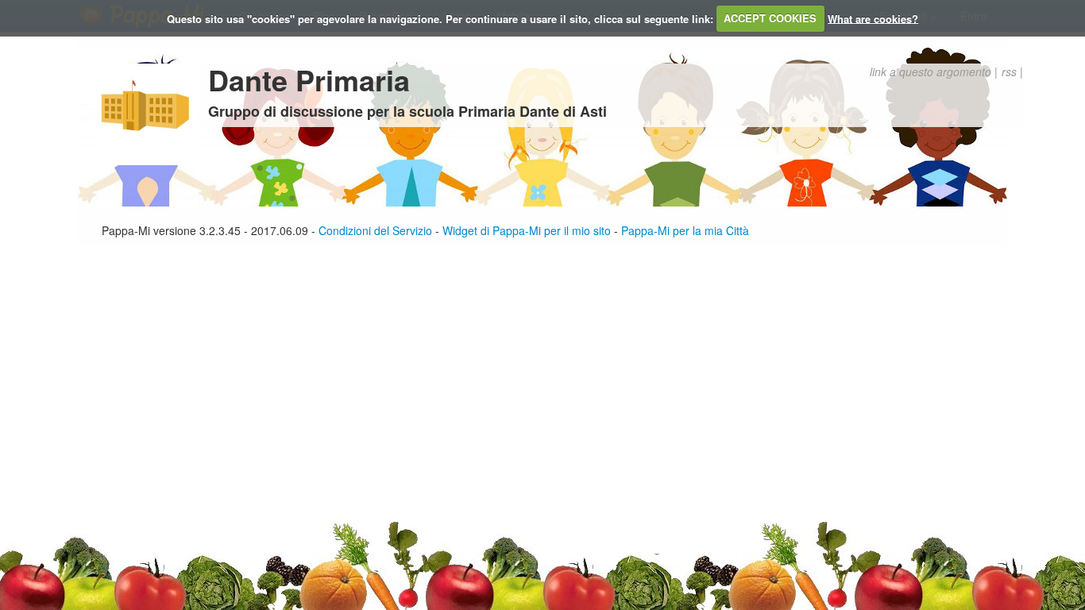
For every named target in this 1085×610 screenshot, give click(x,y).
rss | (1012, 71)
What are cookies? (873, 17)
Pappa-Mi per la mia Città (685, 230)
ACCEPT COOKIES (770, 17)
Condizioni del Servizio (375, 230)
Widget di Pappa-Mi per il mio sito (526, 230)
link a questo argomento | (934, 71)
